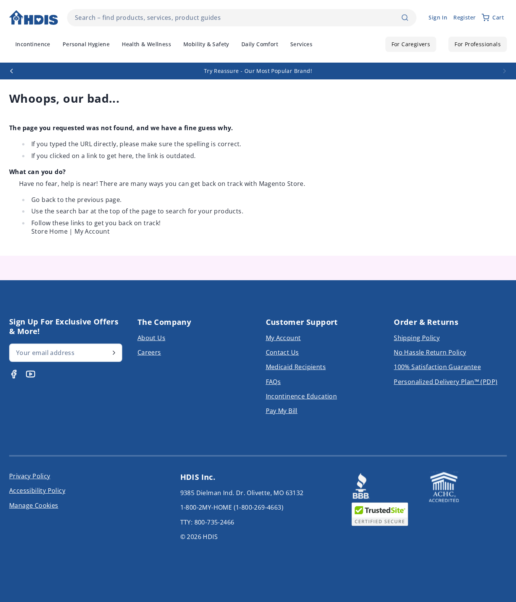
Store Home (49, 231)
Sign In (438, 17)
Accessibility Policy (37, 490)
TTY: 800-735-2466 (207, 522)
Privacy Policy (29, 476)
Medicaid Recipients (296, 367)
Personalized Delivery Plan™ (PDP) (445, 382)
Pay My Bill (282, 411)
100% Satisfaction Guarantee (437, 367)
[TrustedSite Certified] (379, 514)
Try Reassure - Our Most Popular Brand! (258, 70)
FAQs (273, 382)
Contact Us (282, 352)
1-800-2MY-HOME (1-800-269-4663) (231, 507)
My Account (92, 231)
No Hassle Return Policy (430, 352)
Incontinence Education (301, 396)
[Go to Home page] (33, 17)
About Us (151, 338)
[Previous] (11, 71)
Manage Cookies (33, 505)
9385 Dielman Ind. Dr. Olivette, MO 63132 (242, 493)
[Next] (504, 71)
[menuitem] (33, 44)
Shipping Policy (417, 338)
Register (464, 17)
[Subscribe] (113, 353)
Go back (43, 199)
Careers (149, 352)
